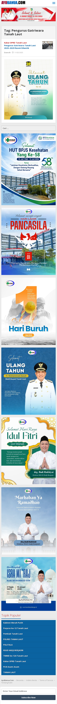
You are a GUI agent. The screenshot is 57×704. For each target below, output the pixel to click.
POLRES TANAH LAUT (13, 639)
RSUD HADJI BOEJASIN (13, 650)
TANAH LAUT (9, 672)
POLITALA (8, 645)
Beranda (19, 680)
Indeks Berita (31, 680)
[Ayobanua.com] (13, 2)
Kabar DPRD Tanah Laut (15, 42)
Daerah (7, 52)
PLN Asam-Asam (11, 667)
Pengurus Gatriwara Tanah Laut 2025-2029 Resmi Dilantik (20, 46)
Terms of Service (46, 680)
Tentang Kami (6, 682)
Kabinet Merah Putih (13, 622)
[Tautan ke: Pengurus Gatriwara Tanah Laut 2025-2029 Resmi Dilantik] (47, 45)
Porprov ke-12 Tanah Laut (15, 628)
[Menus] (54, 3)
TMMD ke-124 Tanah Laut (15, 656)
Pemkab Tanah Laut (13, 633)
